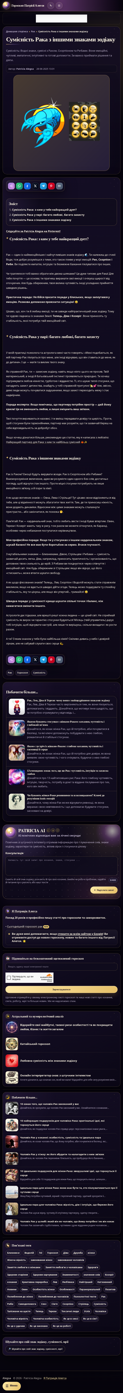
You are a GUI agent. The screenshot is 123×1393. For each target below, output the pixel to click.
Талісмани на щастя (18, 1311)
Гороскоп (22, 672)
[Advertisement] (61, 19)
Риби (10, 1303)
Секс (43, 1303)
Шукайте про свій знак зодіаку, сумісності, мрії (35, 1349)
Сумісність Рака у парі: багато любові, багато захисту (48, 215)
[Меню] (59, 5)
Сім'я (54, 1303)
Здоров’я (93, 1267)
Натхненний (104, 1282)
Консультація (14, 853)
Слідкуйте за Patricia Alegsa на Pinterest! (33, 231)
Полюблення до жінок (20, 1296)
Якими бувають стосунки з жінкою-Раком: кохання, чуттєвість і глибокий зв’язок (65, 723)
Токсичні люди (70, 1311)
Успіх (87, 1311)
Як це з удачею (16, 1325)
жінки (91, 1252)
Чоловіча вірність (17, 1318)
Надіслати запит (104, 890)
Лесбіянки (68, 1282)
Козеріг (109, 1274)
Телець (39, 1311)
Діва (65, 1252)
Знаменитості (70, 1274)
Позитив (110, 1289)
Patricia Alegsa (25, 68)
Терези (53, 1311)
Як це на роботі (62, 1325)
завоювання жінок (42, 1259)
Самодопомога (27, 1303)
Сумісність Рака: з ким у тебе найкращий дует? (44, 209)
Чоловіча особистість (45, 1318)
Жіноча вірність (16, 1259)
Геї (40, 1252)
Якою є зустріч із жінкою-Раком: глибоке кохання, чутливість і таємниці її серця (65, 747)
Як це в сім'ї (90, 1318)
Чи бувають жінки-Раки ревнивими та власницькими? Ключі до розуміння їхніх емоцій (66, 796)
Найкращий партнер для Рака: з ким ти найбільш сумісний (43, 442)
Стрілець (83, 1303)
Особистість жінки (44, 1289)
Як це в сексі (70, 1318)
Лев (55, 1282)
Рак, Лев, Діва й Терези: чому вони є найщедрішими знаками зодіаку (68, 700)
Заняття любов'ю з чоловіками (63, 1267)
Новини (11, 1289)
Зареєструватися (61, 989)
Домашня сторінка (17, 31)
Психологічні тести (85, 1296)
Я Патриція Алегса (24, 911)
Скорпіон (68, 1303)
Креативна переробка (35, 1282)
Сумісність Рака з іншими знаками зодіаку (41, 220)
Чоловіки (100, 1311)
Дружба (78, 1252)
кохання (12, 1282)
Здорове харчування (45, 1274)
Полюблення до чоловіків (53, 1296)
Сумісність (39, 672)
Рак (33, 31)
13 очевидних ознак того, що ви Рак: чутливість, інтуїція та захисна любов (67, 772)
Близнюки (13, 1252)
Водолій (29, 1252)
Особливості (67, 1289)
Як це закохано (39, 1325)
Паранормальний (89, 1289)
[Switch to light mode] (50, 5)
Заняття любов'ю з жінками (23, 1267)
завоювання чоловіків (71, 1259)
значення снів (92, 1274)
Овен (25, 1289)
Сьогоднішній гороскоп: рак (24, 926)
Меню (12, 1386)
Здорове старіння (17, 1274)
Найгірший (85, 1282)
